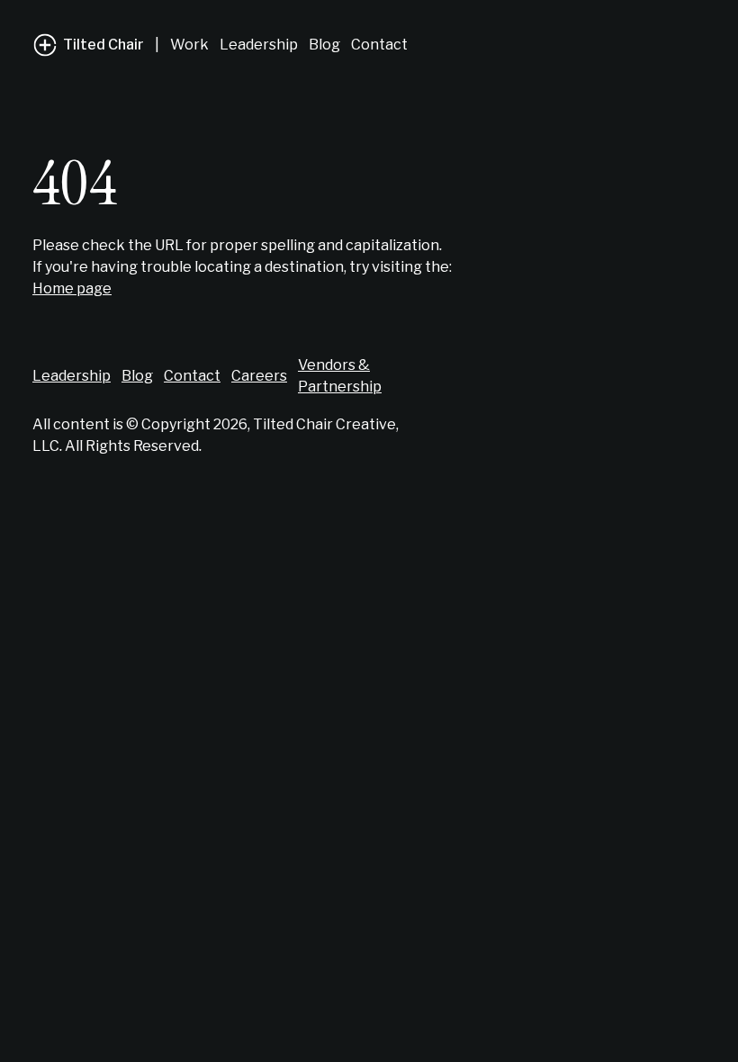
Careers (259, 375)
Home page (72, 288)
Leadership (259, 44)
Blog (324, 44)
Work (189, 44)
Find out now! (635, 1025)
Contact (379, 44)
